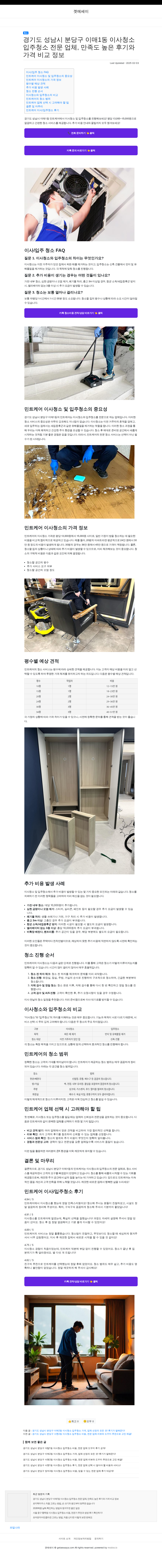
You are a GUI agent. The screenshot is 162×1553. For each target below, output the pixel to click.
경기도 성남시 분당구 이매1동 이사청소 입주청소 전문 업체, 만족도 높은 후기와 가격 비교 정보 (76, 1498)
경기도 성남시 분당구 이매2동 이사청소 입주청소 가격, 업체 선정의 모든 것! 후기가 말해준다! (78, 1430)
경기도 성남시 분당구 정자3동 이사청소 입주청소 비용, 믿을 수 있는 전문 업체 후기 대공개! (68, 1471)
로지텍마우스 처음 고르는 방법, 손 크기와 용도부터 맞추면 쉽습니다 (64, 1503)
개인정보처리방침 (82, 1538)
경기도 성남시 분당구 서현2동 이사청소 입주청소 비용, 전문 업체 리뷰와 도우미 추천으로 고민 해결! (82, 1433)
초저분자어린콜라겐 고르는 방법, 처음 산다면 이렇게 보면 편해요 (62, 1517)
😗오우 (88, 1421)
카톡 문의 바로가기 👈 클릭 (81, 150)
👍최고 (73, 1421)
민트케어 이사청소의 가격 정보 (43, 79)
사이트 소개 (64, 1538)
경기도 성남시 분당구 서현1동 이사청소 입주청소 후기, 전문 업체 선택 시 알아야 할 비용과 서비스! (72, 1465)
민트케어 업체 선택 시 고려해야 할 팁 (47, 102)
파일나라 (15, 1527)
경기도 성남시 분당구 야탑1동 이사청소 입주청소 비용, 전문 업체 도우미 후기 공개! (64, 1448)
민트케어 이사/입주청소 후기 (42, 110)
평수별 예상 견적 (35, 83)
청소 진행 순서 (34, 91)
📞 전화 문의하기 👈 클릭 (81, 133)
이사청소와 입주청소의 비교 (42, 94)
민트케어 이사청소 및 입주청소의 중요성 (49, 75)
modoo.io (112, 1547)
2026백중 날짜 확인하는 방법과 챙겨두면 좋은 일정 (56, 1508)
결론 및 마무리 (34, 106)
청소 (26, 33)
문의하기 (98, 1538)
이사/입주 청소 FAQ (37, 72)
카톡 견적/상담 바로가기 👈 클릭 (81, 1281)
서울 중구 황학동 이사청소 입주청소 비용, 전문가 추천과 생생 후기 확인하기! (67, 1512)
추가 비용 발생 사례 (37, 87)
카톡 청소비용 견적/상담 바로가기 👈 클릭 (81, 313)
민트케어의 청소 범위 (38, 98)
